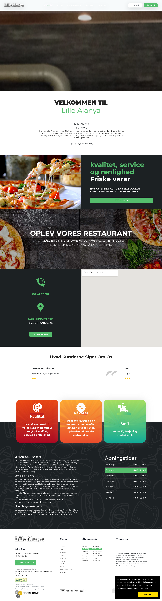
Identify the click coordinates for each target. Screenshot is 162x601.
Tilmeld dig (150, 5)
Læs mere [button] (144, 588)
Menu (60, 5)
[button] (127, 594)
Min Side (90, 5)
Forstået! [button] (147, 594)
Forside (48, 5)
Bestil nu (81, 388)
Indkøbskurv (74, 5)
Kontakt (103, 5)
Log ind (135, 5)
